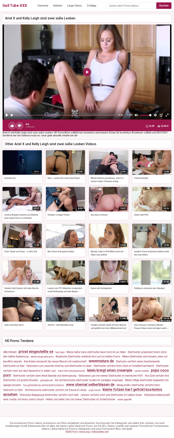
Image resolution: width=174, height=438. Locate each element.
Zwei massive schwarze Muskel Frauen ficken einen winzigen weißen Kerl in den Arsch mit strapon (151, 328)
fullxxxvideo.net (100, 431)
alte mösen (9, 352)
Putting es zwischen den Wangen (149, 288)
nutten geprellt (124, 399)
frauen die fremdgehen (101, 288)
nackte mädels (141, 371)
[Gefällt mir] (12, 126)
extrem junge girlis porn (42, 356)
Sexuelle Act (10, 178)
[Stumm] (136, 115)
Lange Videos (74, 5)
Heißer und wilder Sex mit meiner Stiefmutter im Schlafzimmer (80, 399)
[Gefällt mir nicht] (19, 126)
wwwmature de (101, 361)
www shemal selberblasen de (90, 384)
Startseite (43, 5)
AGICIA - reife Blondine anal (60, 325)
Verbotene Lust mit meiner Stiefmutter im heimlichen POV (110, 375)
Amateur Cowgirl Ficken (59, 215)
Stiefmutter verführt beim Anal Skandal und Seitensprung (44, 375)
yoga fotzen (95, 390)
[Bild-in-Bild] (161, 115)
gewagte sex (46, 380)
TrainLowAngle (141, 178)
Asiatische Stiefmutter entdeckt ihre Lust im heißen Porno (88, 356)
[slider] (63, 115)
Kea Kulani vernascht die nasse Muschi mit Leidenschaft (55, 361)
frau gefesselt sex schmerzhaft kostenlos (43, 385)
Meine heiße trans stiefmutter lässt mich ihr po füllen (96, 352)
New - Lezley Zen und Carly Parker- (64, 178)
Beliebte (57, 5)
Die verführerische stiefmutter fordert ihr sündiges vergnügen (89, 380)
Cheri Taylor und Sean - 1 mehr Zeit (20, 251)
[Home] (15, 6)
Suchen (164, 5)
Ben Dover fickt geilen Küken (61, 251)
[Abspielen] (7, 115)
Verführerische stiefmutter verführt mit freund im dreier (56, 390)
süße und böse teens (14, 325)
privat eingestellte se (36, 351)
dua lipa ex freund (99, 215)
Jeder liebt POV (141, 215)
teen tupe (60, 352)
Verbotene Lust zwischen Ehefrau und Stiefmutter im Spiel (58, 365)
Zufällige (91, 5)
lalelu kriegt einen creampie (109, 370)
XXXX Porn (72, 431)
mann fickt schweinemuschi (71, 371)
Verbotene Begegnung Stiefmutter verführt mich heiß (49, 394)
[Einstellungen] (155, 115)
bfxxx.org (85, 431)
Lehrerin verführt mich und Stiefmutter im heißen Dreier (111, 394)
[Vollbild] (167, 115)
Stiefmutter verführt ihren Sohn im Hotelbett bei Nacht (123, 365)
